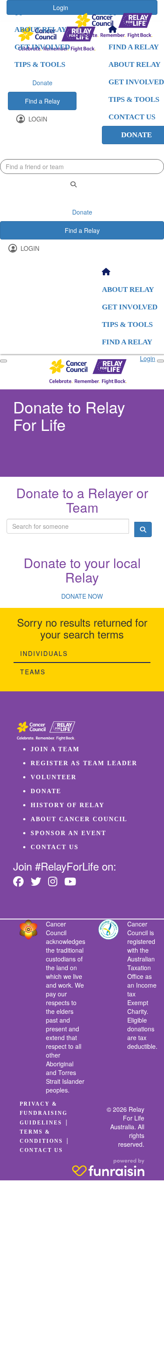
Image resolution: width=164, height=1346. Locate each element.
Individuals (44, 653)
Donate (42, 82)
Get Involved (42, 47)
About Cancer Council (79, 819)
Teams (32, 671)
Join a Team (55, 749)
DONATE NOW (82, 596)
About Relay (40, 29)
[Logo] (113, 25)
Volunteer (54, 777)
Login (37, 118)
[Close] (160, 361)
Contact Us (55, 847)
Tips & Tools (39, 64)
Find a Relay (42, 101)
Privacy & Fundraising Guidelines (43, 1113)
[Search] (73, 184)
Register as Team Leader (84, 763)
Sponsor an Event (68, 833)
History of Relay (68, 805)
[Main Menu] (3, 361)
